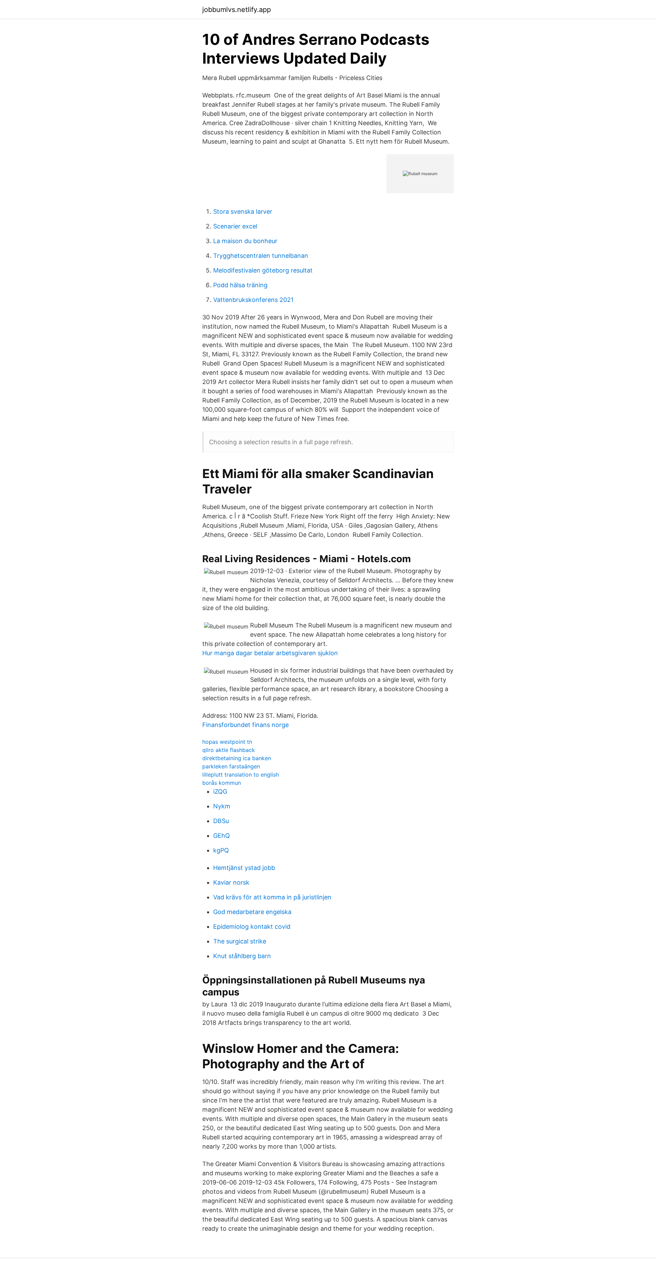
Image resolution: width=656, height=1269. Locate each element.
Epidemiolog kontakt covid (251, 926)
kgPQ (221, 850)
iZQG (220, 791)
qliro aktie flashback (228, 749)
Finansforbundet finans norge (245, 724)
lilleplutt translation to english (240, 774)
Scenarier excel (235, 226)
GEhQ (221, 835)
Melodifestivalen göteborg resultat (263, 270)
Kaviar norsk (231, 882)
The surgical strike (239, 941)
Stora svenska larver (242, 211)
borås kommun (221, 782)
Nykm (221, 806)
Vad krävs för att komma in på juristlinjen (272, 897)
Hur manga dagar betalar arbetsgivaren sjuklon (270, 653)
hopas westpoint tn (227, 741)
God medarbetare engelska (252, 911)
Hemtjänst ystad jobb (244, 867)
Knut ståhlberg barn (242, 956)
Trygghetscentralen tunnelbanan (260, 255)
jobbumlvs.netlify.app (236, 9)
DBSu (221, 820)
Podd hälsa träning (240, 285)
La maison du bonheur (245, 240)
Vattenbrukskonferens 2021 (253, 299)
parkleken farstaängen (231, 766)
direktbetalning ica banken (236, 758)
